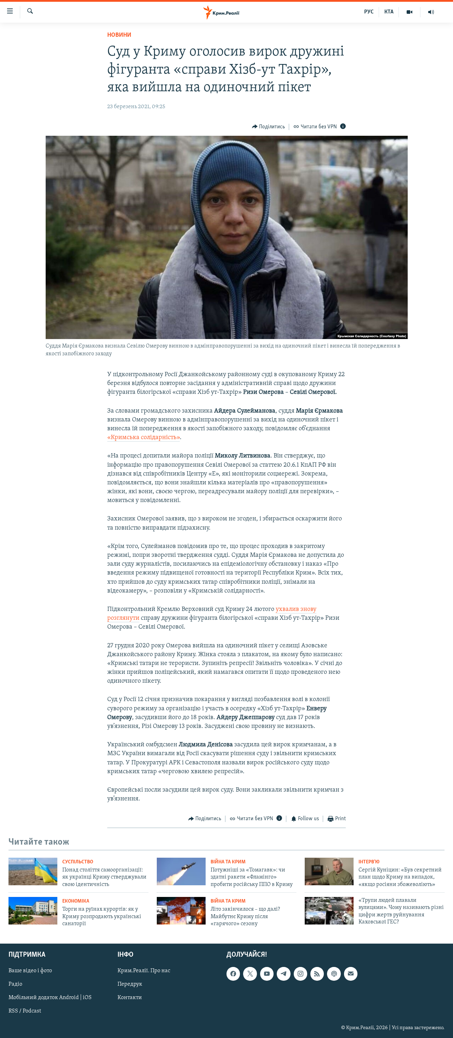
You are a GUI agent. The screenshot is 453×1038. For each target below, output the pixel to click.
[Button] (268, 127)
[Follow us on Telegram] (283, 974)
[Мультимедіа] (409, 12)
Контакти (129, 998)
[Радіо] (431, 12)
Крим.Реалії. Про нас (143, 971)
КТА (389, 12)
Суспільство (77, 862)
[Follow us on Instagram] (300, 974)
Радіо (15, 984)
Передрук (129, 984)
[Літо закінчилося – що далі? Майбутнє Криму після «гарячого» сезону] (181, 911)
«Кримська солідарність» (143, 438)
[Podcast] (333, 974)
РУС (369, 12)
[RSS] (317, 974)
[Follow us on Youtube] (267, 974)
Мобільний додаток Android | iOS (50, 998)
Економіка (75, 901)
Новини (119, 35)
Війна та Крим (228, 862)
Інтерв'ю (369, 862)
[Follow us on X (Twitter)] (250, 974)
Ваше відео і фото (30, 971)
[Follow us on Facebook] (233, 974)
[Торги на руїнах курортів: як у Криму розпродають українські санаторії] (32, 911)
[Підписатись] (350, 974)
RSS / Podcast (24, 1011)
